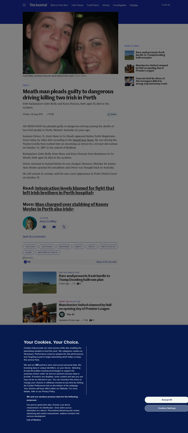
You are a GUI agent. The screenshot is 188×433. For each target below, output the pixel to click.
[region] (94, 379)
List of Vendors (34, 420)
